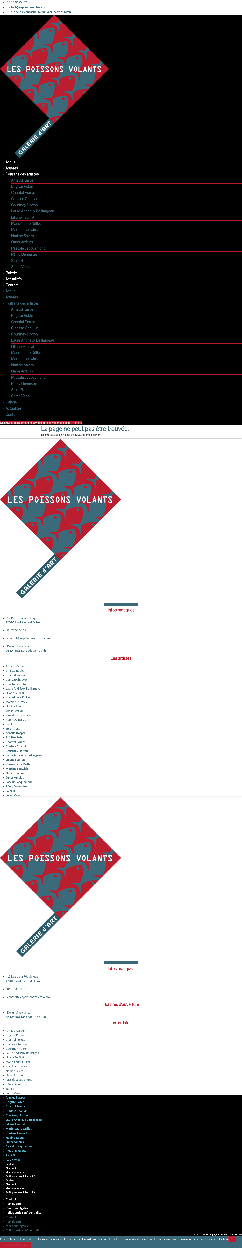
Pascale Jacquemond (28, 248)
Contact (12, 285)
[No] (33, 1246)
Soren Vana (20, 266)
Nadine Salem (22, 236)
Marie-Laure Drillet (26, 223)
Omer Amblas (22, 242)
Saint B (17, 260)
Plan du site (12, 1168)
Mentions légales (15, 1172)
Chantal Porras (23, 192)
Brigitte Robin (22, 186)
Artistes (12, 168)
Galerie (11, 272)
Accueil (11, 162)
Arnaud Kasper (23, 180)
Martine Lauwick (24, 229)
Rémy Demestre (24, 254)
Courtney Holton (24, 205)
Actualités (14, 279)
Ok (232, 1239)
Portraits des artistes (22, 174)
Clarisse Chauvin (24, 198)
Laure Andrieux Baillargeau (32, 211)
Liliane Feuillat (22, 217)
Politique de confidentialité (20, 1176)
